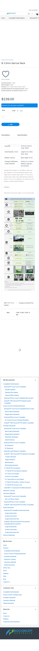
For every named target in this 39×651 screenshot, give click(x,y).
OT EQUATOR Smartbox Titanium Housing (17, 482)
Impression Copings (9, 490)
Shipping (5, 573)
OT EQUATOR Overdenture (12, 468)
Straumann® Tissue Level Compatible (15, 387)
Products (5, 548)
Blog (4, 579)
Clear (21, 110)
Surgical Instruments (11, 513)
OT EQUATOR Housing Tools (13, 485)
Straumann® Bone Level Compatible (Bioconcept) (18, 398)
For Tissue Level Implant (12, 473)
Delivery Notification (9, 535)
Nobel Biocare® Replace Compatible (15, 451)
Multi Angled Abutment (11, 465)
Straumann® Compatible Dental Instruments (16, 510)
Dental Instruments (8, 507)
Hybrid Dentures (10, 440)
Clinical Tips (6, 568)
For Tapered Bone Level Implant (14, 479)
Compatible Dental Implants (17, 18)
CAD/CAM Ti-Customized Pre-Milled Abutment (17, 488)
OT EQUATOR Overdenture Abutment (16, 471)
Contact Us (6, 582)
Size (3, 110)
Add (11, 124)
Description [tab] (5, 135)
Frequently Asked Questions (11, 621)
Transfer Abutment (10, 457)
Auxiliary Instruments (11, 516)
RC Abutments (9, 448)
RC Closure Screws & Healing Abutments (17, 420)
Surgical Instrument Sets (12, 519)
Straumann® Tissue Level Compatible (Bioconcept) (19, 408)
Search (29, 14)
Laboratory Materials (9, 493)
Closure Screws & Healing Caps (12, 594)
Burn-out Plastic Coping (12, 499)
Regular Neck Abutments (12, 414)
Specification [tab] (22, 135)
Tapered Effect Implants (12, 395)
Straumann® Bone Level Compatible (14, 417)
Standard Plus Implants (7, 60)
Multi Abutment (9, 462)
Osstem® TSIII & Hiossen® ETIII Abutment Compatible (19, 454)
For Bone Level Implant (11, 476)
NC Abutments (9, 445)
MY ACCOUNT (34, 10)
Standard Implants (10, 389)
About (5, 570)
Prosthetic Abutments (9, 425)
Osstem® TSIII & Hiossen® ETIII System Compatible (19, 423)
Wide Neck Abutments (11, 437)
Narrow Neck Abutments (12, 411)
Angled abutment (10, 459)
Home (3, 18)
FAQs (4, 576)
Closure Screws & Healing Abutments (14, 406)
